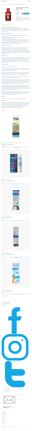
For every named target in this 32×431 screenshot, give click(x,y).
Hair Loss (6, 179)
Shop (6, 4)
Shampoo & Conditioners (17, 142)
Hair (8, 4)
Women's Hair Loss (21, 20)
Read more (16, 257)
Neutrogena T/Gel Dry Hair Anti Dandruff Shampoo (8, 144)
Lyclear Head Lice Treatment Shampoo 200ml (7, 291)
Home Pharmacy (3, 4)
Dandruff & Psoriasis (4, 142)
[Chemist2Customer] (4, 1)
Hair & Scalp (21, 18)
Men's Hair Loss (19, 19)
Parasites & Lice (10, 289)
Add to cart (26, 13)
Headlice (5, 289)
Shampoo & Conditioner (24, 19)
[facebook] (15, 333)
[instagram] (15, 360)
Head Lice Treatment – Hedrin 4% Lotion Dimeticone (8, 254)
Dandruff (11, 4)
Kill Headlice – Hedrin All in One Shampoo (7, 217)
